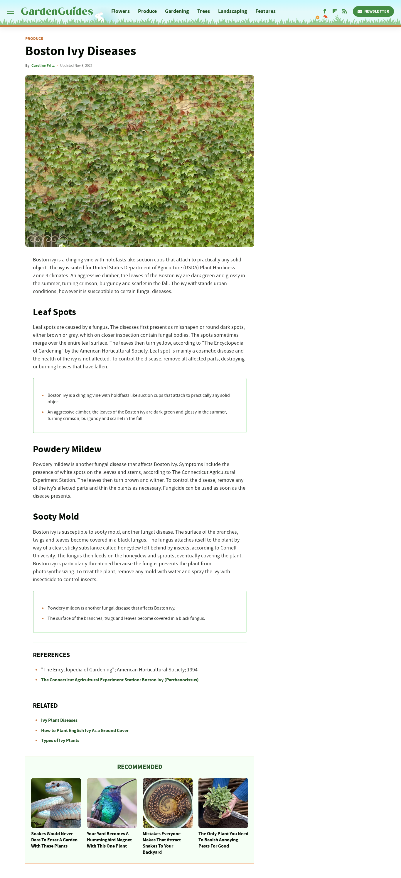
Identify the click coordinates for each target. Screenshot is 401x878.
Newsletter (376, 11)
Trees (203, 11)
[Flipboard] (335, 11)
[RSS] (345, 11)
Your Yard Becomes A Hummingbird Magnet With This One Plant (109, 840)
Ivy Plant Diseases (59, 720)
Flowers (120, 11)
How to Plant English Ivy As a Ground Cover (85, 731)
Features (265, 11)
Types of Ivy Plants (60, 740)
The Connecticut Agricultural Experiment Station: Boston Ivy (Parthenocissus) (120, 680)
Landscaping (232, 11)
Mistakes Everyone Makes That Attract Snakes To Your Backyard (162, 843)
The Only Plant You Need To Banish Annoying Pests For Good (223, 840)
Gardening (177, 11)
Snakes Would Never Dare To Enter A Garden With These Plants (54, 840)
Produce (147, 11)
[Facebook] (325, 11)
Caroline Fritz (43, 65)
